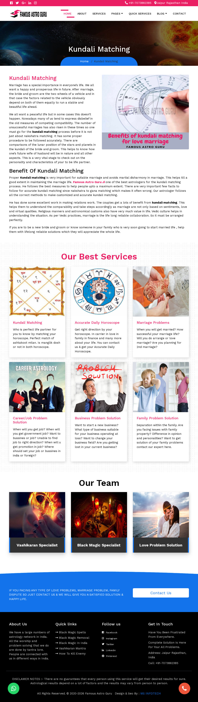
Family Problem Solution (157, 418)
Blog (160, 13)
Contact (179, 13)
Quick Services (140, 13)
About (82, 13)
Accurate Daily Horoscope (97, 322)
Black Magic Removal (74, 638)
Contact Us (160, 593)
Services (99, 13)
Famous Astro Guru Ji (89, 182)
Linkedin (111, 650)
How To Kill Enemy (72, 653)
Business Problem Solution (97, 418)
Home (68, 13)
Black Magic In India (73, 643)
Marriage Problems (153, 322)
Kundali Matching (27, 322)
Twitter (110, 644)
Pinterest (111, 656)
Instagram (111, 638)
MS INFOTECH (150, 693)
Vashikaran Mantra (72, 648)
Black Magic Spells (72, 632)
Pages (115, 13)
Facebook (111, 632)
